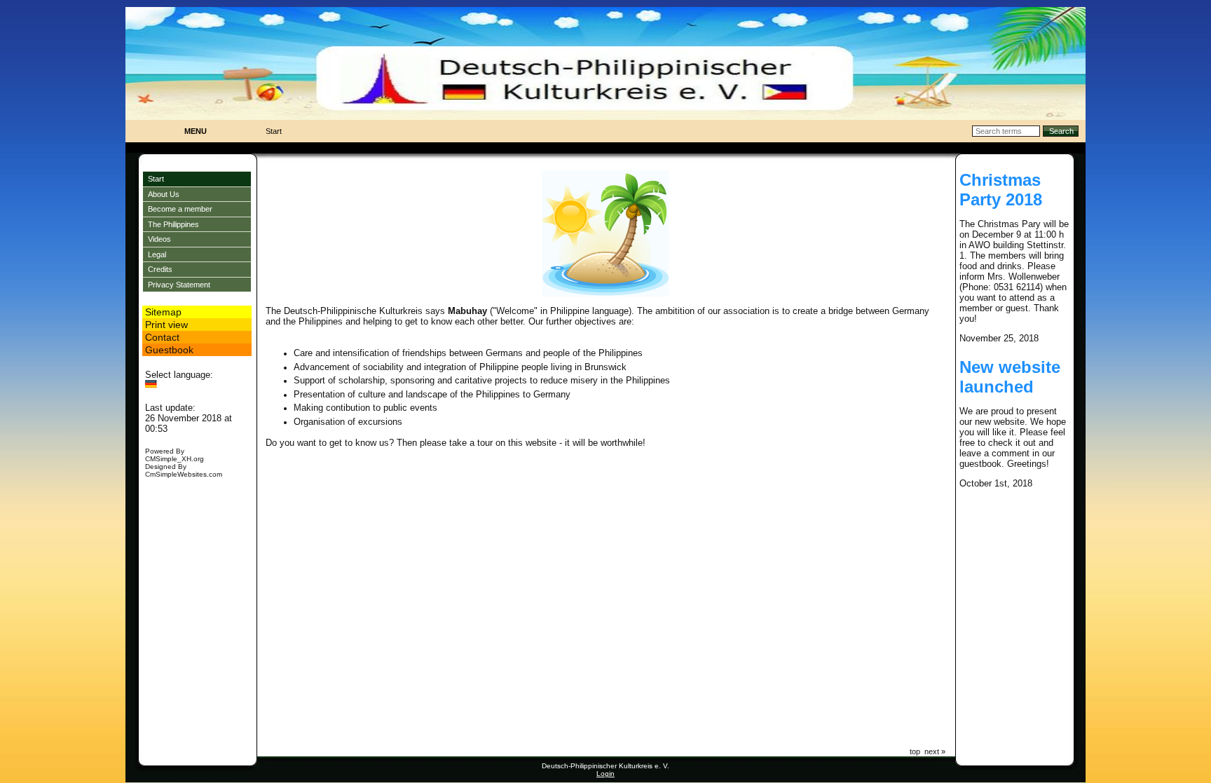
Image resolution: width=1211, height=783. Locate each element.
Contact (162, 337)
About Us (163, 194)
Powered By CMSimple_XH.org (174, 455)
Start (156, 179)
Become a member (180, 209)
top (915, 751)
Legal (157, 254)
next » (934, 751)
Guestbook (169, 349)
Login (605, 773)
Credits (160, 269)
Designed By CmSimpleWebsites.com (183, 470)
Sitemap (163, 312)
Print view (166, 324)
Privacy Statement (179, 284)
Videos (159, 239)
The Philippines (173, 224)
